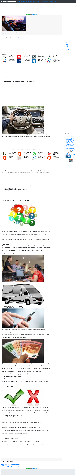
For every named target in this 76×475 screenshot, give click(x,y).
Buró (17, 1)
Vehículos (31, 1)
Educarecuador (35, 1)
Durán (66, 51)
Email (30, 14)
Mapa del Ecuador (41, 1)
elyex (3, 1)
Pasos (8, 458)
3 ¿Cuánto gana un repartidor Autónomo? (8, 76)
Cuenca (67, 45)
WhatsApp (8, 37)
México (67, 47)
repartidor (56, 459)
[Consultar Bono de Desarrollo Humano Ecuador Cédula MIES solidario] (70, 151)
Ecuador (24, 1)
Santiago (67, 44)
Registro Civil (20, 1)
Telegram (35, 14)
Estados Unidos (68, 39)
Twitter (33, 14)
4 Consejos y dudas (5, 77)
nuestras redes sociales (34, 36)
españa (52, 459)
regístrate (39, 36)
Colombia (67, 42)
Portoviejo (67, 49)
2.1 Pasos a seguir (4, 75)
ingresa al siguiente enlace (19, 37)
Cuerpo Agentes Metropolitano (51, 1)
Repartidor (11, 458)
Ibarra (66, 50)
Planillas (45, 1)
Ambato (67, 48)
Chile (66, 40)
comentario (47, 36)
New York (67, 46)
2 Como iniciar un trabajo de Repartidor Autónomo (9, 74)
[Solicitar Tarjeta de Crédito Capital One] (71, 160)
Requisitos (14, 458)
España (6, 458)
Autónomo (3, 458)
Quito (66, 43)
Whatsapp (28, 14)
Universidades (28, 1)
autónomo (49, 459)
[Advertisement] (24, 8)
